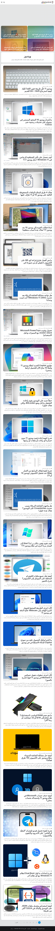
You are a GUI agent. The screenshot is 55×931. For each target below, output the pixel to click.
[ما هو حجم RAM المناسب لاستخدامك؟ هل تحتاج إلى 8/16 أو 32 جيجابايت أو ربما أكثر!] (27, 705)
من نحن (12, 928)
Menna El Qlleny (48, 903)
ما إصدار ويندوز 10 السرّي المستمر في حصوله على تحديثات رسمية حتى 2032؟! (36, 122)
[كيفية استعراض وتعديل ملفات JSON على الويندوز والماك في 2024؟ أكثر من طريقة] (27, 898)
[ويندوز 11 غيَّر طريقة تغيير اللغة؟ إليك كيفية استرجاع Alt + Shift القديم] (41, 32)
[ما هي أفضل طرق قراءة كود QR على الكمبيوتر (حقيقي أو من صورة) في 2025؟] (27, 252)
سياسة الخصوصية (41, 928)
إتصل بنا (28, 928)
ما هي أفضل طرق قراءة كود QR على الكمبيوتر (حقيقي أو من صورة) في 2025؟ (36, 262)
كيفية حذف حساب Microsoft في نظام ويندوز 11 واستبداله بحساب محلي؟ (38, 798)
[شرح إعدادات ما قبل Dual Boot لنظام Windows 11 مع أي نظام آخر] (27, 860)
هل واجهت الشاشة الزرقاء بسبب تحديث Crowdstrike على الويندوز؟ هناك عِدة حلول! (37, 508)
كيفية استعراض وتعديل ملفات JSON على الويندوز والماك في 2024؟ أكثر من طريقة (37, 908)
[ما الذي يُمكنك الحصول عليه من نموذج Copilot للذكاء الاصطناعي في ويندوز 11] (27, 634)
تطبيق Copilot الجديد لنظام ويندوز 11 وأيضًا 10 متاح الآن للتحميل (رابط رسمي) (36, 367)
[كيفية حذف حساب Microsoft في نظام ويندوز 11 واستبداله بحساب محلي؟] (27, 785)
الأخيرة (16, 922)
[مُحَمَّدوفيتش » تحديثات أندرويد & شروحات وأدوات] (47, 2)
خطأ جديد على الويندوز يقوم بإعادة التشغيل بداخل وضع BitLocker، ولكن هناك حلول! (36, 403)
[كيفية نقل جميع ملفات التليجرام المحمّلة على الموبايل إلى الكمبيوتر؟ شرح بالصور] (27, 568)
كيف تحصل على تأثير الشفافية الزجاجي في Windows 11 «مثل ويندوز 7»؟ (36, 158)
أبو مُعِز (50, 86)
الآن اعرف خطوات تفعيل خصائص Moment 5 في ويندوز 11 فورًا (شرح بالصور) (37, 677)
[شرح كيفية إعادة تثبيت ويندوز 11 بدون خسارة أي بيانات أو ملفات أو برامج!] (27, 428)
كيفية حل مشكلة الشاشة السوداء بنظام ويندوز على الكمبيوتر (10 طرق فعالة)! (36, 757)
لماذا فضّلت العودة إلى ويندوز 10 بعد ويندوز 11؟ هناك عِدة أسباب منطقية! (37, 228)
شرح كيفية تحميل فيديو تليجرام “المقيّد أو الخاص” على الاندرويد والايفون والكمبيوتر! (36, 833)
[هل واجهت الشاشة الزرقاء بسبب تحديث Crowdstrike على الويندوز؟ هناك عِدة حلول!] (27, 498)
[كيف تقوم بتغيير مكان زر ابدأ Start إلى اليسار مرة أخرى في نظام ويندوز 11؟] (27, 533)
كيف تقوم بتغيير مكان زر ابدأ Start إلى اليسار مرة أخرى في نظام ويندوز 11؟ (36, 544)
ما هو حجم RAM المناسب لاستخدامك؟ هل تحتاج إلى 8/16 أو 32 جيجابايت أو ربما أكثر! (36, 717)
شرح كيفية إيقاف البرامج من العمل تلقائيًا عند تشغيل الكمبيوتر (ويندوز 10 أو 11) (36, 473)
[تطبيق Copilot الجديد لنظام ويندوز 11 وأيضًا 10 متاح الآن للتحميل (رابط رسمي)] (27, 357)
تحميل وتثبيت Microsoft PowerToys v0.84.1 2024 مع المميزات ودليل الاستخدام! (36, 332)
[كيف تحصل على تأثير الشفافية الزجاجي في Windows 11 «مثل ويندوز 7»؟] (41, 45)
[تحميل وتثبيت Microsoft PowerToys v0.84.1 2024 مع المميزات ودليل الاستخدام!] (27, 322)
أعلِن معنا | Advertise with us (20, 928)
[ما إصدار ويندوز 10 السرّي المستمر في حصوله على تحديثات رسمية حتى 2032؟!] (14, 32)
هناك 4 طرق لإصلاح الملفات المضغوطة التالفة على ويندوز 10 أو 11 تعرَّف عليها (35, 193)
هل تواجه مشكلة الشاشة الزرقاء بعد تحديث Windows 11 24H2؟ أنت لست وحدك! (35, 297)
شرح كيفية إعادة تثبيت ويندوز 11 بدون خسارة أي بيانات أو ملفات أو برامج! (36, 439)
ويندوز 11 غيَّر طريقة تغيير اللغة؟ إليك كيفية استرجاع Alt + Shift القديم (37, 89)
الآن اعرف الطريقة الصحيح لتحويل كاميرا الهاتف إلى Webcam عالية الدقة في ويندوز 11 (36, 610)
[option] (27, 38)
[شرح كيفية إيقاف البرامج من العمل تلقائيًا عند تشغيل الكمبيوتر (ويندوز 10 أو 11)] (27, 463)
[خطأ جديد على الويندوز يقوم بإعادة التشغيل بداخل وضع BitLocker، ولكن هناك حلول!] (27, 393)
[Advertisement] (27, 15)
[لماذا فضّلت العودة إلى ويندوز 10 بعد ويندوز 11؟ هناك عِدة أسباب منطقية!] (27, 217)
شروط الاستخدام (34, 928)
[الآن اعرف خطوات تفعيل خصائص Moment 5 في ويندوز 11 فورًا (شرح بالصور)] (27, 667)
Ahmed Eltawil (48, 328)
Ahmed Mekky (48, 605)
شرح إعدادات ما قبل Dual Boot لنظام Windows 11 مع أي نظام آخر (36, 874)
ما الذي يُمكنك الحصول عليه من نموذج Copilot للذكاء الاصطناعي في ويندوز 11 (36, 642)
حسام (50, 190)
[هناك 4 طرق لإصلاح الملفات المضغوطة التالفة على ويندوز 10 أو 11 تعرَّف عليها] (14, 45)
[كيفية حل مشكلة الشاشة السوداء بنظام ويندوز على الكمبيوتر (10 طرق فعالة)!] (27, 745)
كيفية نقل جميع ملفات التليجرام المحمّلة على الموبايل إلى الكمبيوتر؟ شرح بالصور (37, 578)
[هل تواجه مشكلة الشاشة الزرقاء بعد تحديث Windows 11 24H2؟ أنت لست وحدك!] (27, 287)
